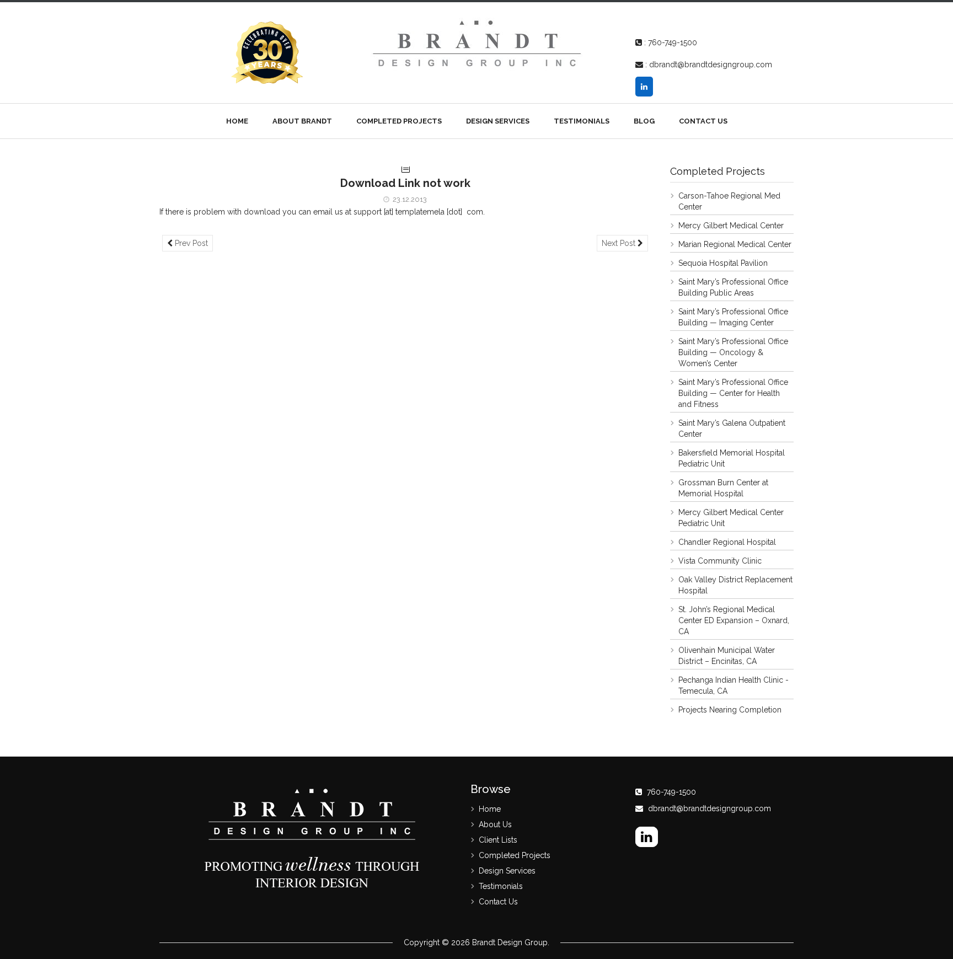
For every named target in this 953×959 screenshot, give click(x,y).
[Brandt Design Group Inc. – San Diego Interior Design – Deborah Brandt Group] (476, 42)
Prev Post (190, 243)
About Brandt (302, 121)
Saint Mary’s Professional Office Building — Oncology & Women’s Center (733, 352)
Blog (644, 121)
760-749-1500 (672, 42)
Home (237, 121)
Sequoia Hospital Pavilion (723, 263)
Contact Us (703, 121)
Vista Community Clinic (720, 560)
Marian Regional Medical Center (734, 244)
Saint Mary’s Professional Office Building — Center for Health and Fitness (733, 393)
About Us (495, 824)
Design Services (497, 121)
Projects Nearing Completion (729, 709)
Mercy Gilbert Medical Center (731, 225)
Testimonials (581, 121)
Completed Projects (399, 121)
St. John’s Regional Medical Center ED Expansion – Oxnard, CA (733, 620)
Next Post (620, 243)
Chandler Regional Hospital (727, 542)
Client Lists (498, 839)
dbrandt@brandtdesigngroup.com (710, 64)
